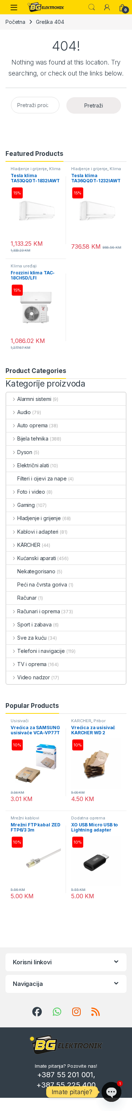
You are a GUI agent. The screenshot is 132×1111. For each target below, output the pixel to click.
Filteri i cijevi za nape (42, 478)
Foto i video (31, 492)
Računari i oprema (38, 611)
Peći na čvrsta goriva (42, 584)
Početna (15, 22)
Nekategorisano (36, 571)
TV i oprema (32, 664)
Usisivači (20, 720)
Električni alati (33, 465)
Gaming (26, 505)
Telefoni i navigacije (41, 651)
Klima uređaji (24, 265)
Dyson (24, 452)
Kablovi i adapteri (37, 532)
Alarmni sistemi (34, 399)
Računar (27, 598)
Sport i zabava (34, 624)
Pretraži (93, 105)
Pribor (100, 720)
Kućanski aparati (36, 558)
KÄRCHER (28, 545)
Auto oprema (32, 425)
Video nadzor (33, 677)
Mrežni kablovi (25, 818)
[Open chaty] (111, 1092)
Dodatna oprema (88, 818)
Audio (24, 412)
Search (92, 7)
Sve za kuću (32, 638)
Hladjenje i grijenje (29, 168)
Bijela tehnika (32, 438)
